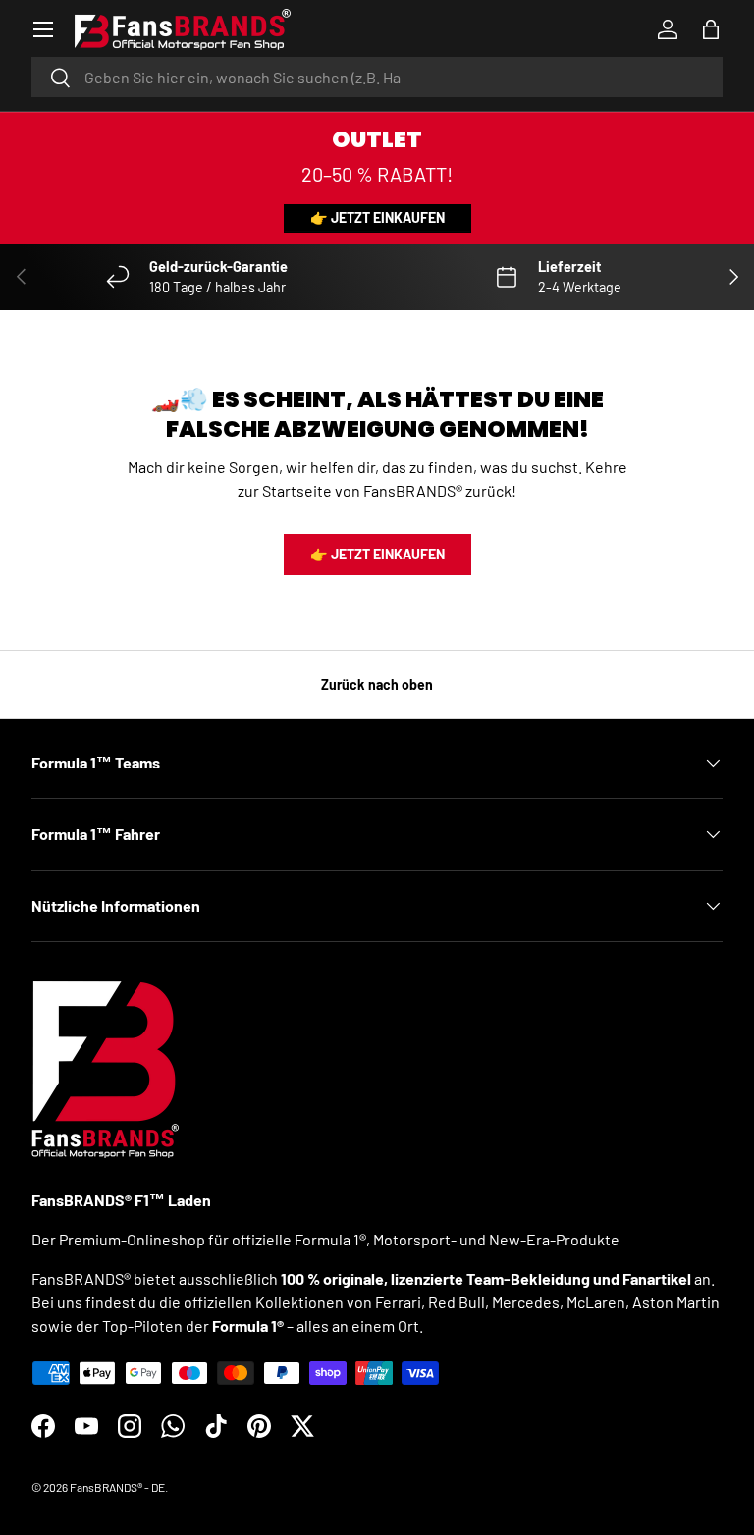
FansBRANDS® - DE (117, 1487)
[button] (710, 29)
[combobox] (377, 77)
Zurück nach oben (377, 684)
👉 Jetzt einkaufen (377, 217)
